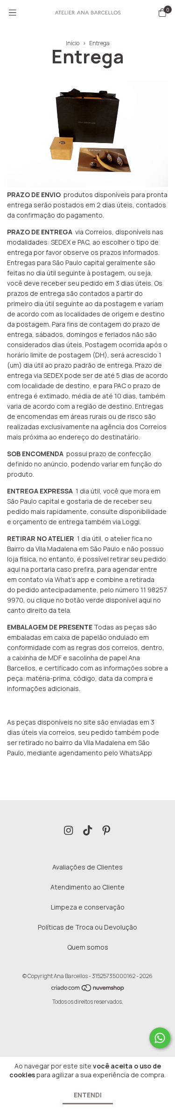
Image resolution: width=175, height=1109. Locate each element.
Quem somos (87, 947)
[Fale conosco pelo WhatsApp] (159, 1037)
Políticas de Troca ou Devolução (87, 927)
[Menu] (12, 12)
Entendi (88, 1094)
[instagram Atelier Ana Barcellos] (68, 830)
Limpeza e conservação (88, 907)
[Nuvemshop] (88, 990)
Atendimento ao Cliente (87, 887)
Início (72, 43)
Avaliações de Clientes (87, 867)
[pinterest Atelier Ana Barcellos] (106, 830)
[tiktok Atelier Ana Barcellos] (88, 830)
